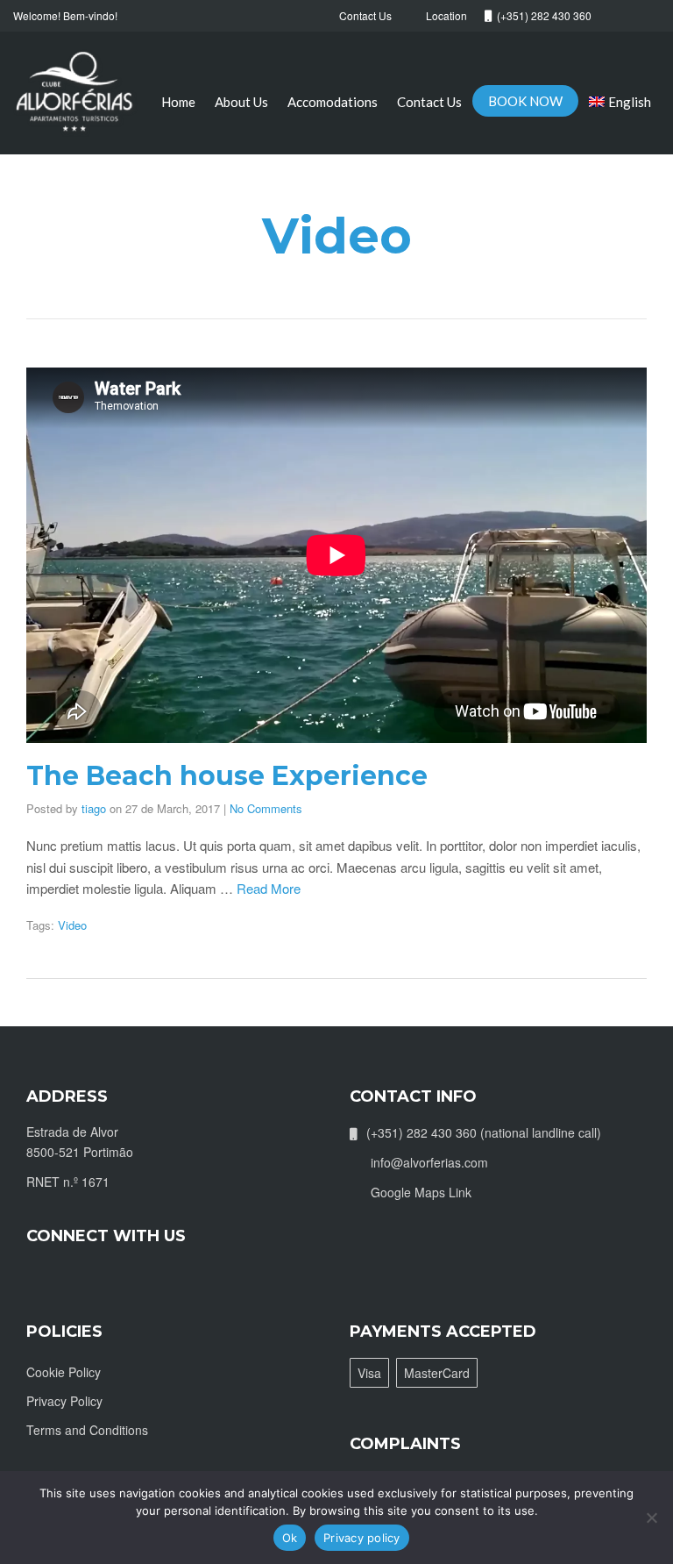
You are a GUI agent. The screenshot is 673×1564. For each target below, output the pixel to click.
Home (178, 102)
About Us (241, 102)
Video (72, 925)
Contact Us (429, 102)
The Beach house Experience (227, 776)
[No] (651, 1517)
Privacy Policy (64, 1401)
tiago (93, 808)
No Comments (266, 808)
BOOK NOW (525, 101)
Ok (290, 1538)
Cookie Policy (63, 1372)
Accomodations (332, 102)
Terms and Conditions (87, 1430)
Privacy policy (361, 1538)
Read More (269, 888)
